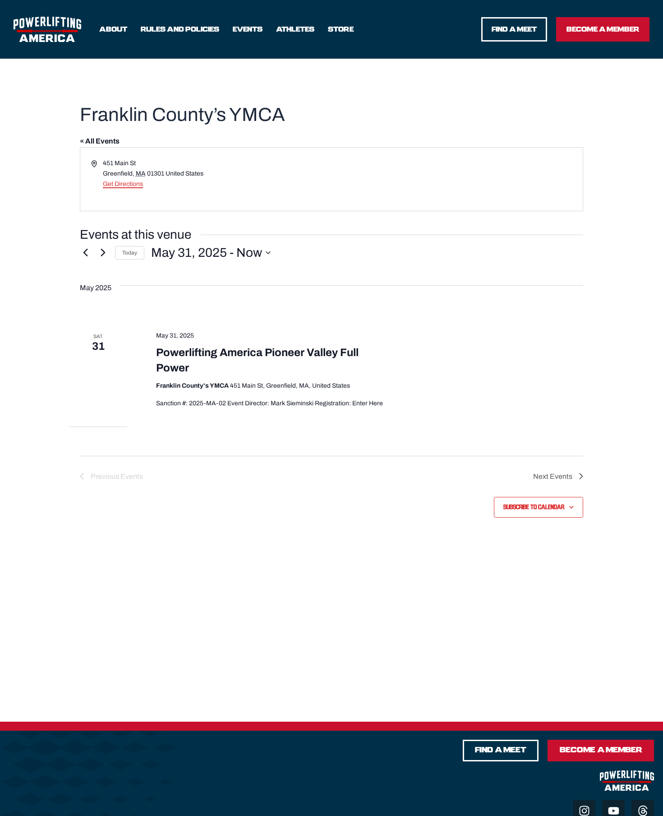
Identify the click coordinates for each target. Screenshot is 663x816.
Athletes (295, 29)
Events (247, 29)
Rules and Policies (180, 29)
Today (129, 253)
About (113, 29)
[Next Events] (102, 252)
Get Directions (123, 184)
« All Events (100, 141)
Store (341, 29)
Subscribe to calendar (533, 507)
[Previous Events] (85, 252)
